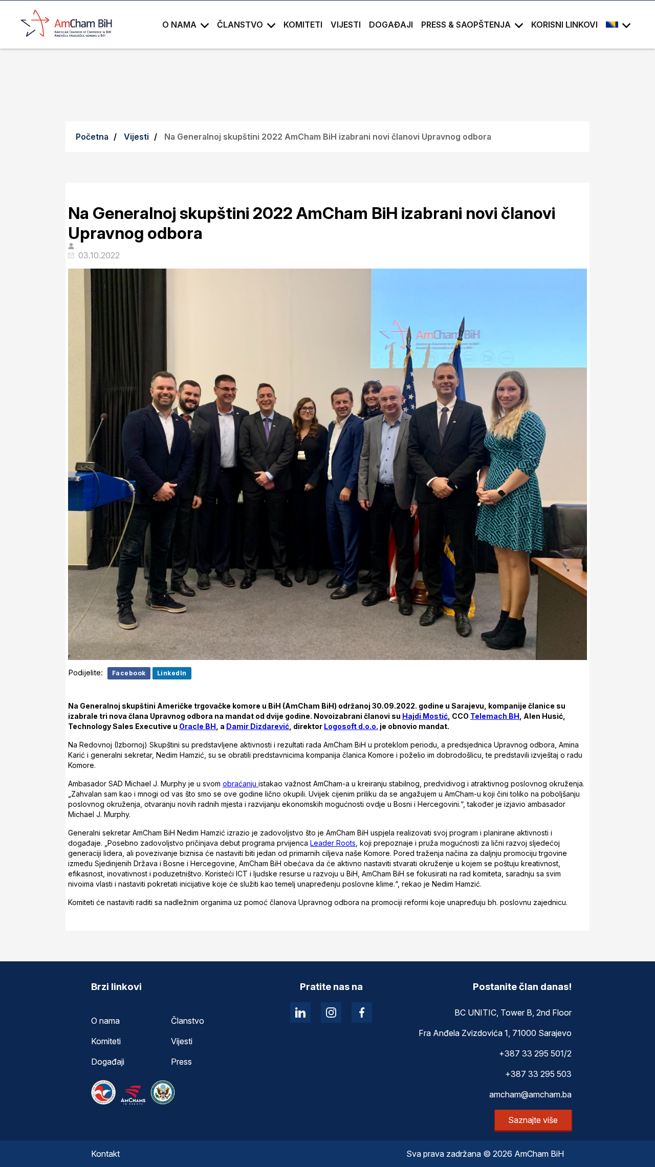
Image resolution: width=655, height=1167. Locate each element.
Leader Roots (333, 843)
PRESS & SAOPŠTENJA (466, 24)
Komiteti (106, 1041)
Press (181, 1061)
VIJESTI (346, 24)
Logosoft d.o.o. (351, 726)
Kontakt (105, 1154)
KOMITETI (302, 24)
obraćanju (240, 783)
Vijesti (136, 136)
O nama (105, 1021)
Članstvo (187, 1021)
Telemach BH (494, 716)
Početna (92, 136)
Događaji (107, 1061)
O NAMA (179, 24)
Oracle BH (197, 726)
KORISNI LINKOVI (564, 24)
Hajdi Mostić (425, 716)
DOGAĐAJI (391, 24)
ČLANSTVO (240, 24)
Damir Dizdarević (257, 726)
